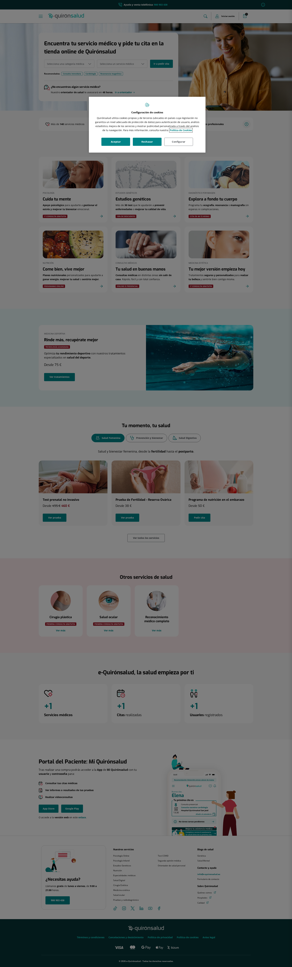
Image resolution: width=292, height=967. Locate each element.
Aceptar (116, 141)
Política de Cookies (181, 130)
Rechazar (147, 141)
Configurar (178, 141)
